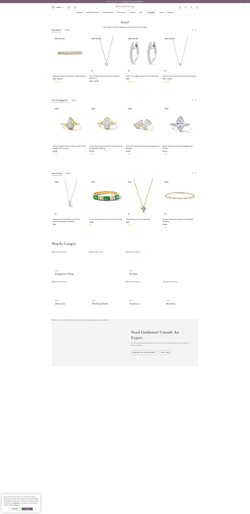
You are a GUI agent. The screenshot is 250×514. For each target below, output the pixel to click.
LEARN (161, 12)
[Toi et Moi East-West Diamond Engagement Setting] (143, 123)
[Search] (180, 7)
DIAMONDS (79, 12)
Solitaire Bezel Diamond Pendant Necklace (179, 76)
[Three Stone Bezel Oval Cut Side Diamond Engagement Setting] (106, 123)
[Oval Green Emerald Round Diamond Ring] (106, 196)
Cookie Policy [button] (16, 503)
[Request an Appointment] (68, 7)
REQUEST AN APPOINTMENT (133, 1)
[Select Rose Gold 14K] (58, 81)
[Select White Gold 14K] (53, 81)
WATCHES (132, 12)
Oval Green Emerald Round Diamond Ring (105, 219)
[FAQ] (75, 7)
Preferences (15, 509)
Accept (27, 509)
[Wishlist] (186, 7)
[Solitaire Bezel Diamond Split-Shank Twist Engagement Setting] (70, 123)
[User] (191, 7)
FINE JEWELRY (121, 12)
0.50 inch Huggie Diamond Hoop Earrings (142, 76)
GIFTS (141, 12)
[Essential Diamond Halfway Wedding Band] (70, 53)
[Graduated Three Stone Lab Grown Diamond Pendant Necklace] (70, 196)
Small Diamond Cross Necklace (138, 219)
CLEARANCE (151, 12)
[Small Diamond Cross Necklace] (143, 196)
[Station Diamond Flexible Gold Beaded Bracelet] (180, 196)
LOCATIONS (170, 12)
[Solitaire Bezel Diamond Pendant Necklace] (180, 53)
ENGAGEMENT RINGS (93, 12)
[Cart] (197, 7)
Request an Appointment (144, 352)
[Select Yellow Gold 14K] (56, 81)
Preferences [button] (16, 505)
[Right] (195, 30)
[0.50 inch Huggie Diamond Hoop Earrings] (143, 53)
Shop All (68, 173)
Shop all (67, 30)
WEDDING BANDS (108, 12)
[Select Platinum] (61, 81)
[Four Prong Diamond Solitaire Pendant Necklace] (106, 53)
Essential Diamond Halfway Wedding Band (69, 76)
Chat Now (165, 352)
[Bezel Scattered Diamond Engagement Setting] (180, 123)
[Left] (193, 30)
